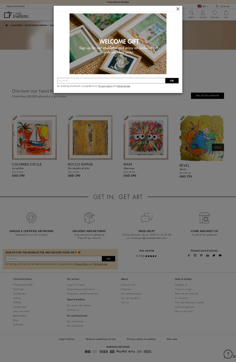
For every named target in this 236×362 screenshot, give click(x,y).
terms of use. (123, 86)
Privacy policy (105, 86)
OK (172, 80)
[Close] (178, 8)
